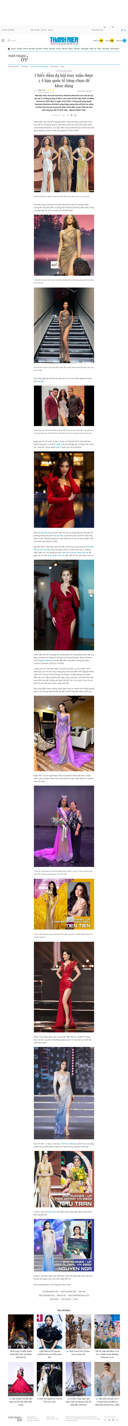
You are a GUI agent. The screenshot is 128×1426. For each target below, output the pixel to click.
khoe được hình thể (56, 555)
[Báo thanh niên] (64, 41)
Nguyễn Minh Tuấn (50, 1292)
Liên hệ (50, 30)
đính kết (66, 553)
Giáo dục (52, 49)
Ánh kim (82, 1292)
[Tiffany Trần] (35, 91)
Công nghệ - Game (87, 49)
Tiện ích (43, 30)
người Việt (60, 444)
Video (99, 49)
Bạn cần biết (35, 30)
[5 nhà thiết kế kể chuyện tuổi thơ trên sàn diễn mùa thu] (49, 1331)
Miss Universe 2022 (46, 1295)
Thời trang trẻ (114, 49)
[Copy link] (63, 115)
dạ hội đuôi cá (60, 536)
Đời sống (32, 49)
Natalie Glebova (45, 660)
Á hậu (75, 1299)
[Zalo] (125, 30)
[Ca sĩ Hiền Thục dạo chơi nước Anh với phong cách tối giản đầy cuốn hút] (78, 1379)
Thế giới (19, 49)
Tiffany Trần (41, 90)
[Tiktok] (122, 30)
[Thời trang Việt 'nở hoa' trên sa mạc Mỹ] (78, 1331)
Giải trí (70, 49)
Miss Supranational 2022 (78, 1295)
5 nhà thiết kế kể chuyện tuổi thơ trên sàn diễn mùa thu (50, 1354)
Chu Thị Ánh (66, 1299)
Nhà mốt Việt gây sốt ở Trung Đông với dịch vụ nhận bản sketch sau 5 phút (107, 1401)
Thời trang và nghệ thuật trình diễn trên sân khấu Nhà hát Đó (21, 1354)
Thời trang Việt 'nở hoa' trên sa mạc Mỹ (79, 1353)
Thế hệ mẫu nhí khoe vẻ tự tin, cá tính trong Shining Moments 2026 (107, 1354)
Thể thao (77, 49)
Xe (95, 49)
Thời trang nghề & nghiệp (39, 66)
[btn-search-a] (9, 40)
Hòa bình (52, 1212)
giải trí (58, 447)
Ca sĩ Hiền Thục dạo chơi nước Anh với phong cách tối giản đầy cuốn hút (78, 1401)
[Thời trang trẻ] (19, 58)
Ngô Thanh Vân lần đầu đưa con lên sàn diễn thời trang (21, 1401)
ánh (46, 280)
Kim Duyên (54, 1299)
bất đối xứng (46, 533)
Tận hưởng (54, 66)
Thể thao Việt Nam (68, 1144)
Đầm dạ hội (61, 1295)
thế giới (41, 381)
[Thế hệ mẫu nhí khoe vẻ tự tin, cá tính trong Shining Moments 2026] (107, 1331)
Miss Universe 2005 (68, 1292)
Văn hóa (64, 49)
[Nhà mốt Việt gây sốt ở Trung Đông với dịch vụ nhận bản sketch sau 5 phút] (107, 1379)
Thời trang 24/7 (13, 66)
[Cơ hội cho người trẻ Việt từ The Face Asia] (49, 1379)
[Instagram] (113, 1420)
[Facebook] (116, 30)
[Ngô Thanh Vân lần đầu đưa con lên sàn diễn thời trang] (21, 1379)
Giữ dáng (24, 66)
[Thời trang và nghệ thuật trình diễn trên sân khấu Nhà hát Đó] (21, 1331)
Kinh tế (25, 49)
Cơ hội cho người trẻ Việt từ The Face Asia (49, 1400)
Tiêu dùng (105, 49)
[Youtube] (107, 30)
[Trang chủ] (9, 48)
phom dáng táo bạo (80, 553)
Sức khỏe (39, 49)
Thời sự (13, 49)
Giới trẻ (45, 49)
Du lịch (58, 49)
